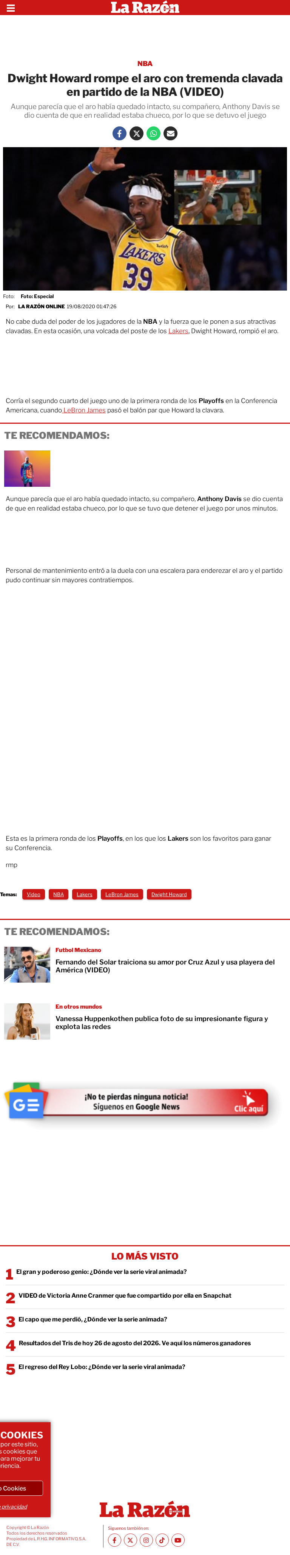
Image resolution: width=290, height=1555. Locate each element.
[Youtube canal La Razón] (178, 1540)
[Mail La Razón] (170, 133)
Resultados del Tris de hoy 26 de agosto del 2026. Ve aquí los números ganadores (135, 1343)
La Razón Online (41, 306)
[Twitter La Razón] (136, 133)
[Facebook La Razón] (119, 133)
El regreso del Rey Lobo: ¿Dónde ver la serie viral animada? (102, 1366)
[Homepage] (145, 7)
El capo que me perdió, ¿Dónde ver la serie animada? (93, 1319)
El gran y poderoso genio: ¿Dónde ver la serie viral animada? (101, 1271)
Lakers (178, 331)
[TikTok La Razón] (162, 1540)
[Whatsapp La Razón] (153, 133)
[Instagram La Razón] (146, 1540)
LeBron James (84, 410)
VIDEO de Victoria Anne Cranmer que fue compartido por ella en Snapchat (125, 1295)
